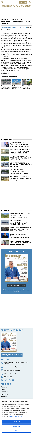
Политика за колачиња (15, 416)
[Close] (31, 400)
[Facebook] (2, 380)
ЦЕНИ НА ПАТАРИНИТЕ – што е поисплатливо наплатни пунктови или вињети (21, 164)
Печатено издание (12, 330)
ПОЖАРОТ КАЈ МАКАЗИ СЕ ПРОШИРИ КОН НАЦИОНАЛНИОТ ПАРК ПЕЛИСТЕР (20, 158)
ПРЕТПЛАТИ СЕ (16, 251)
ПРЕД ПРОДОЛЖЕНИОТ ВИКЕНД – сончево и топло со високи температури (17, 89)
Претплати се (5, 387)
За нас (3, 389)
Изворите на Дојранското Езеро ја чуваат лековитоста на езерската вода (20, 242)
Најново (6, 210)
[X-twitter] (6, 380)
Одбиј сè (16, 430)
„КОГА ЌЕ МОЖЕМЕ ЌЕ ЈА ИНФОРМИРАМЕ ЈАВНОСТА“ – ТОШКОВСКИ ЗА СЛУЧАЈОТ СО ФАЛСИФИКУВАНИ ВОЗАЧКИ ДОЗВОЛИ (20, 144)
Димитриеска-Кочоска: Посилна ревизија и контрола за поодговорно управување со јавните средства (20, 236)
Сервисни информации (9, 27)
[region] (16, 416)
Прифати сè (16, 421)
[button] (30, 2)
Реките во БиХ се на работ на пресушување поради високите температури (20, 178)
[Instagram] (9, 380)
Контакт (4, 397)
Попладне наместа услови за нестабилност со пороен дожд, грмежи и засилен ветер (5, 89)
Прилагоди (16, 426)
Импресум (4, 394)
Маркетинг (4, 392)
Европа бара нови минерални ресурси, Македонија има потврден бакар (20, 229)
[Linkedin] (13, 380)
